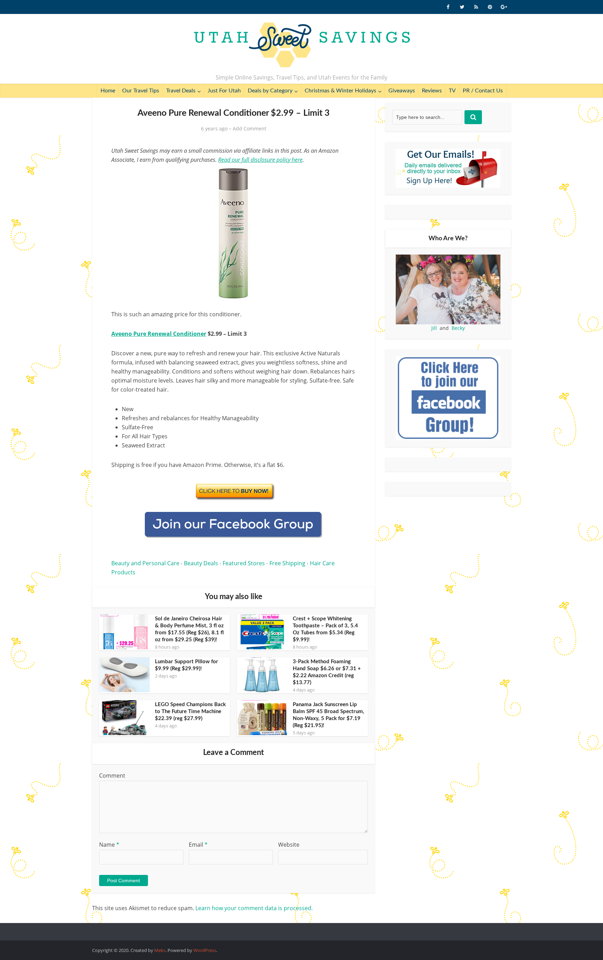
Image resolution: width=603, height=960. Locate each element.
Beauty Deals (201, 563)
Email (198, 844)
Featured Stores (244, 563)
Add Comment (249, 129)
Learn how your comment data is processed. (254, 908)
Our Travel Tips (140, 90)
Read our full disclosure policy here (260, 160)
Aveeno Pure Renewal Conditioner (158, 334)
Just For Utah (224, 90)
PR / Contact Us (483, 90)
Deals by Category (270, 90)
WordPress (204, 950)
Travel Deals (180, 90)
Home (107, 90)
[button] (345, 177)
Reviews (432, 90)
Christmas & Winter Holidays (340, 90)
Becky (458, 328)
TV (452, 90)
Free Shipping (287, 563)
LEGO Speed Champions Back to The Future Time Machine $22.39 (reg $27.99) (190, 711)
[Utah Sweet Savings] (302, 45)
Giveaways (401, 90)
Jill (434, 328)
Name (109, 844)
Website (288, 844)
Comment (112, 775)
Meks (159, 950)
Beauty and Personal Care (145, 563)
